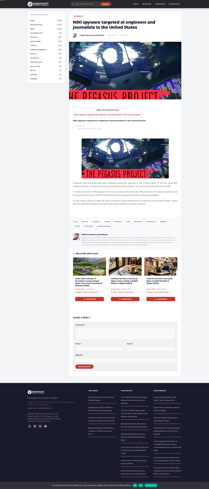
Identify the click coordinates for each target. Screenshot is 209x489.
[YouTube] (45, 426)
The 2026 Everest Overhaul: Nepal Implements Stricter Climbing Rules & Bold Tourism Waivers (167, 471)
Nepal (32, 20)
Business (33, 37)
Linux (128, 221)
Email (130, 344)
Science (33, 54)
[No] (206, 485)
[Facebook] (29, 426)
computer (96, 221)
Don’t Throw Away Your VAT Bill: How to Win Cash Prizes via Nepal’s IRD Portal (135, 450)
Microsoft (138, 221)
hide (116, 110)
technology (88, 226)
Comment (80, 325)
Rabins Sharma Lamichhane (92, 35)
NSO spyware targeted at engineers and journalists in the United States (107, 115)
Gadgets (33, 79)
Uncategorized (36, 33)
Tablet (77, 226)
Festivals (33, 75)
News (32, 29)
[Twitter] (35, 426)
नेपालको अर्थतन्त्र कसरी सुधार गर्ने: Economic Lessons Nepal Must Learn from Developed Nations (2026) (88, 282)
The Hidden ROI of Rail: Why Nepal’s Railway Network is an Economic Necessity (134, 400)
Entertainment (36, 62)
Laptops (33, 45)
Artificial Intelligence (38, 50)
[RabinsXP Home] (39, 4)
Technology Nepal (104, 226)
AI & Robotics (174, 4)
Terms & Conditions (44, 408)
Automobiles (35, 41)
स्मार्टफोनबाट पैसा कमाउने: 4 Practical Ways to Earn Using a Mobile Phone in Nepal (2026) (124, 281)
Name (78, 344)
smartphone (151, 221)
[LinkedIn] (40, 426)
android (85, 221)
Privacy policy (151, 485)
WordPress (34, 58)
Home (135, 4)
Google (107, 221)
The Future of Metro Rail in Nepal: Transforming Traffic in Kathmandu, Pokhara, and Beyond (134, 413)
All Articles (146, 4)
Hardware (118, 221)
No (141, 485)
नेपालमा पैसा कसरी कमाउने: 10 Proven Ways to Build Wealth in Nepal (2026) (159, 281)
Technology (160, 4)
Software (163, 221)
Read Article (91, 299)
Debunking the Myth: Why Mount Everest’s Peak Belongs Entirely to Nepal (133, 437)
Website (79, 355)
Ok (135, 485)
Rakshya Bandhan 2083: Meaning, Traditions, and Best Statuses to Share (101, 431)
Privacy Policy (32, 408)
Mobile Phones (36, 25)
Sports (32, 70)
